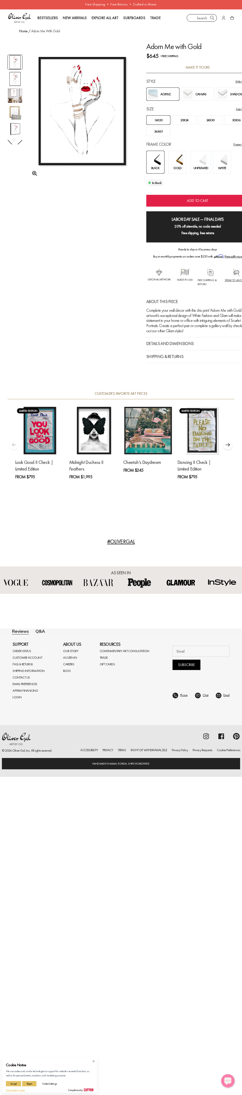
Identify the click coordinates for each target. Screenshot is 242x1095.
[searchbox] (28, 729)
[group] (82, 121)
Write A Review (189, 686)
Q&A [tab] (40, 631)
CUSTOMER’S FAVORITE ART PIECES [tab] (121, 393)
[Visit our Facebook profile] (221, 1061)
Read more (147, 880)
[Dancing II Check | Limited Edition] (202, 430)
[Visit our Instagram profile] (206, 1061)
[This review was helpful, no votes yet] (216, 789)
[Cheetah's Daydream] (148, 430)
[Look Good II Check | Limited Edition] (40, 430)
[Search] (212, 18)
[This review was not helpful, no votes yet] (224, 789)
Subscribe (186, 989)
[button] (228, 445)
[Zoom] (33, 173)
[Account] (223, 18)
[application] (227, 1080)
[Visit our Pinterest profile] (236, 1061)
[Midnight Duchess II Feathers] (94, 430)
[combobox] (202, 18)
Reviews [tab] (20, 631)
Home (23, 31)
